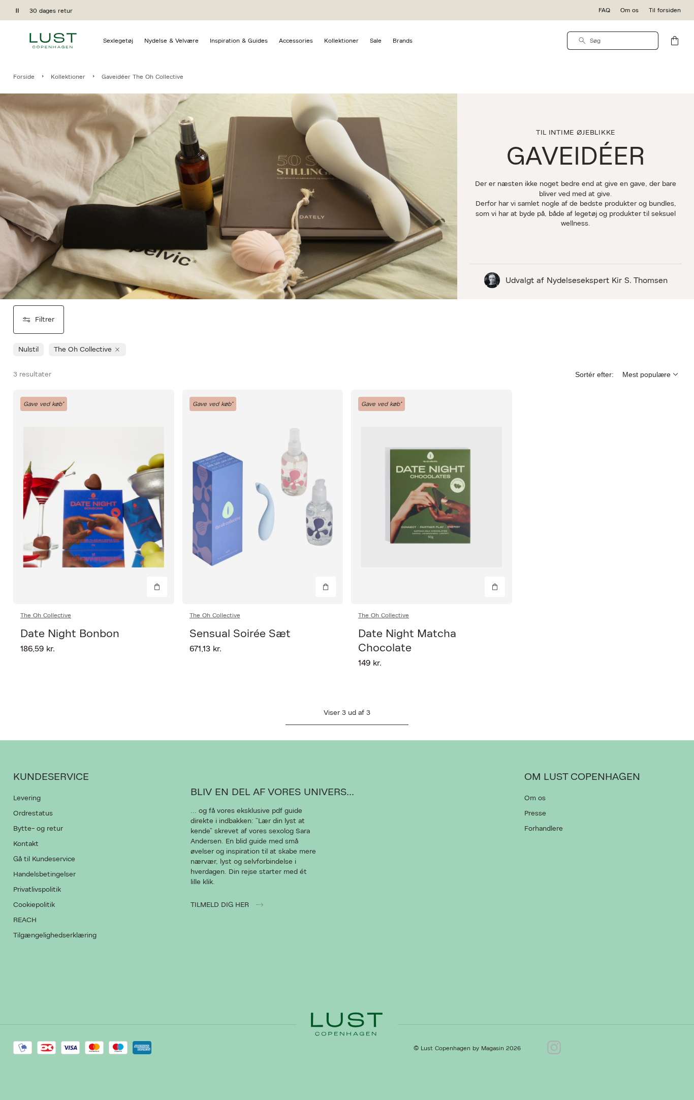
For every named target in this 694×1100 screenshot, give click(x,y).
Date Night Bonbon (69, 633)
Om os (629, 10)
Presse (535, 813)
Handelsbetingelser (44, 874)
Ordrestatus (33, 813)
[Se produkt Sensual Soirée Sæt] (262, 497)
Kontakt (26, 843)
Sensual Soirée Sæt (240, 633)
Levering (27, 798)
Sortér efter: (594, 374)
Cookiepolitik (34, 904)
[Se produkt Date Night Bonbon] (93, 497)
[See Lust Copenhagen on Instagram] (554, 1048)
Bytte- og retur (38, 828)
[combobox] (612, 41)
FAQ (604, 10)
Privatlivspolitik (37, 889)
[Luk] (507, 601)
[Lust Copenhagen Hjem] (53, 40)
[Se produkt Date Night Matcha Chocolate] (431, 497)
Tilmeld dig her (221, 904)
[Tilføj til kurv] (157, 587)
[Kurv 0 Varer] (675, 41)
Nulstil (28, 349)
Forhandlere (543, 828)
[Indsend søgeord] (582, 41)
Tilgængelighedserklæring (55, 935)
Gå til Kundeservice (44, 859)
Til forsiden (665, 10)
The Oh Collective (45, 615)
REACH (25, 920)
